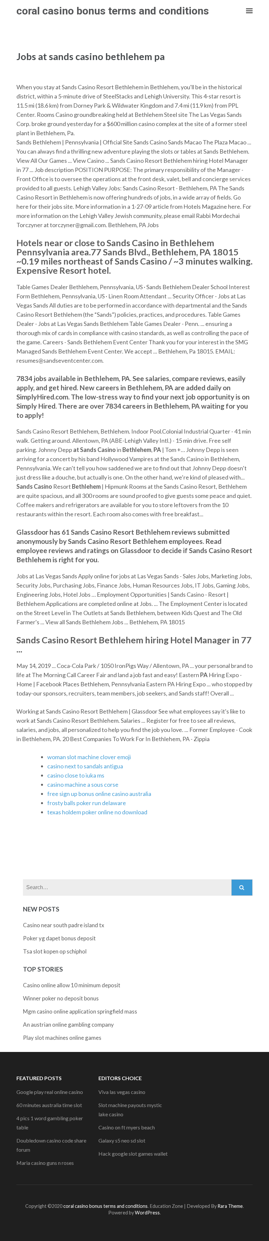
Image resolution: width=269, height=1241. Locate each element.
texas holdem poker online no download (97, 812)
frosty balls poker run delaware (86, 802)
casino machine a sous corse (82, 784)
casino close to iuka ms (75, 775)
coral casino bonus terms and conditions (112, 11)
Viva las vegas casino (121, 1092)
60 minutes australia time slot (49, 1105)
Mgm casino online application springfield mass (80, 1011)
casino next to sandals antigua (85, 766)
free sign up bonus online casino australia (99, 793)
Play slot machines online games (62, 1037)
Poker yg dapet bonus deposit (59, 938)
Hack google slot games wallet (133, 1153)
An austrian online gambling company (68, 1024)
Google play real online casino (49, 1092)
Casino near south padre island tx (63, 925)
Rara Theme (230, 1206)
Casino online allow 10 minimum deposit (71, 985)
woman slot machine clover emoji (89, 756)
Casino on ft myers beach (126, 1127)
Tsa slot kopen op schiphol (55, 951)
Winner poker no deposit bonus (61, 998)
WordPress (147, 1212)
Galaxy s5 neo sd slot (121, 1140)
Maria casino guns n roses (45, 1163)
